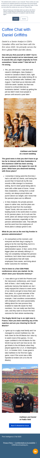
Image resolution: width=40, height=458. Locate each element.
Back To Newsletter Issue (20, 425)
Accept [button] (16, 19)
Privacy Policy (8, 443)
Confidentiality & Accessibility (25, 443)
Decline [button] (24, 19)
